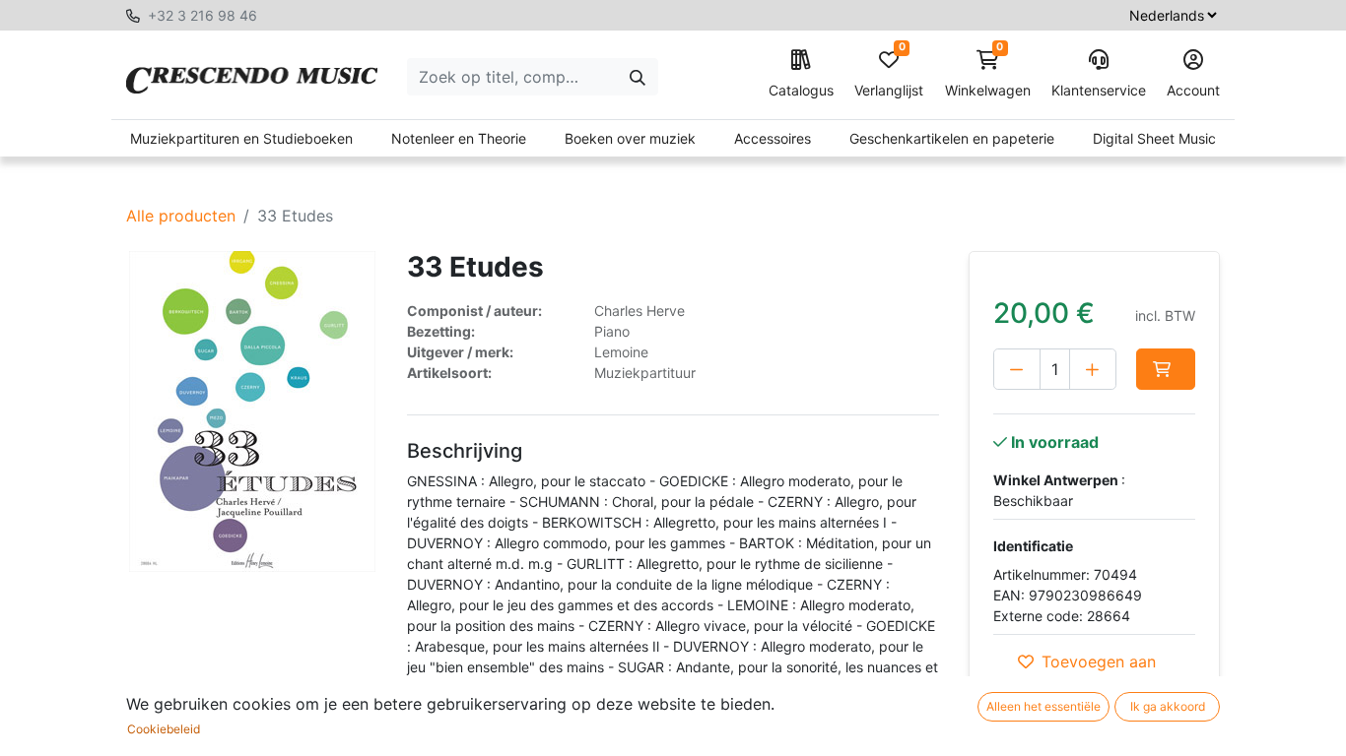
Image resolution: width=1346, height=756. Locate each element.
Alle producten (181, 215)
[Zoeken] (637, 76)
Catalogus (801, 90)
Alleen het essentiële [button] (1043, 706)
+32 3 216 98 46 (202, 15)
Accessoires (772, 138)
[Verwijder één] (1017, 369)
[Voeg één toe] (1092, 369)
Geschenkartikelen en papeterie (951, 138)
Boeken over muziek (630, 138)
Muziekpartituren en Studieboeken (241, 138)
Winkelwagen (988, 74)
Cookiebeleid (163, 729)
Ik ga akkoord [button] (1167, 706)
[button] (1165, 369)
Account (1193, 90)
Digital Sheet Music (1154, 138)
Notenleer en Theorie (458, 138)
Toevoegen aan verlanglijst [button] (1099, 673)
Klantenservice (1098, 90)
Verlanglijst (888, 74)
